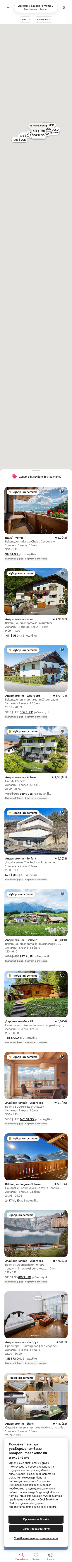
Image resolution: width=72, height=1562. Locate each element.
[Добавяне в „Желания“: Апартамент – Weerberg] (62, 650)
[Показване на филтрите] (64, 7)
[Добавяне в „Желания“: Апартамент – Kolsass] (62, 731)
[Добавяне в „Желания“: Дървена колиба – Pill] (62, 975)
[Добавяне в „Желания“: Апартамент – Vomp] (62, 573)
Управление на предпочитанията (36, 1538)
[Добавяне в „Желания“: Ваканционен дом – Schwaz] (62, 1138)
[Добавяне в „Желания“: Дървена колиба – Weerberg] (62, 1057)
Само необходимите (36, 1528)
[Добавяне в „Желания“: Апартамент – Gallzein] (62, 894)
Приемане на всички (36, 1519)
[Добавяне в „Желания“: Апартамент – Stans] (62, 1377)
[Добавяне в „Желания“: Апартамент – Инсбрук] (62, 1296)
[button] (11, 554)
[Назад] (8, 7)
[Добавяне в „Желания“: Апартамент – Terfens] (62, 812)
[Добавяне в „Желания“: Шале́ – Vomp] (62, 492)
